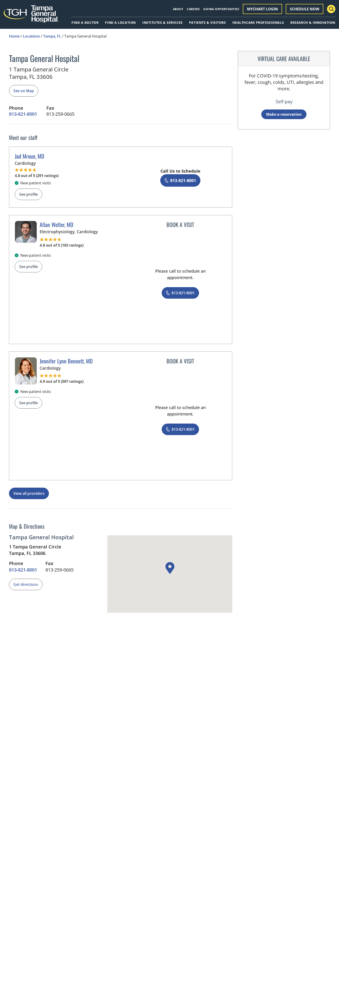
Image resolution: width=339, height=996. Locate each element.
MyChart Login (262, 9)
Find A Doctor (84, 22)
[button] (169, 568)
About (178, 9)
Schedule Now (304, 9)
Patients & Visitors (207, 22)
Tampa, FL (52, 36)
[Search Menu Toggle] (331, 9)
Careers (193, 9)
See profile (28, 194)
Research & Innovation (312, 22)
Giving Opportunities (221, 9)
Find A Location (120, 22)
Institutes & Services (162, 22)
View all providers (29, 493)
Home (14, 36)
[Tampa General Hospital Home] (31, 16)
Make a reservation (284, 114)
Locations (31, 36)
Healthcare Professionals (258, 22)
